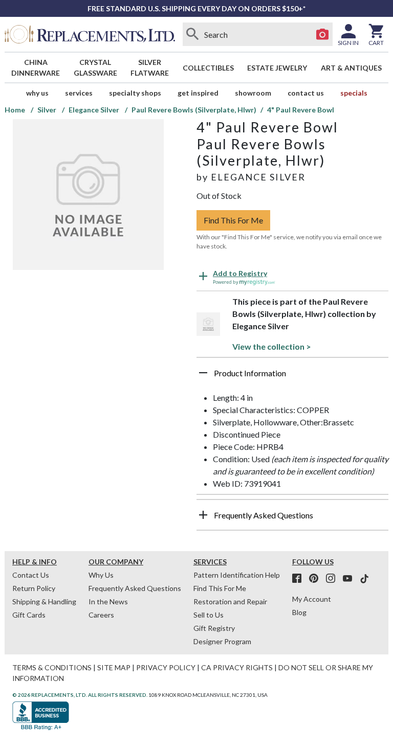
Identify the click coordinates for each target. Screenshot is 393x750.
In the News (108, 601)
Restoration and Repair (230, 601)
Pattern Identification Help (236, 575)
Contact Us (306, 92)
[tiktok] (364, 578)
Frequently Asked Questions (135, 588)
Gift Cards (29, 614)
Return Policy (33, 588)
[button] (292, 377)
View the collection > (271, 346)
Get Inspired (198, 92)
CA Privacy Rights (237, 667)
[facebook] (300, 578)
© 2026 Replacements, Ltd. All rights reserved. (79, 695)
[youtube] (350, 578)
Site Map (113, 667)
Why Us (101, 575)
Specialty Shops (135, 92)
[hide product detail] (203, 372)
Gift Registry (214, 628)
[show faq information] (203, 514)
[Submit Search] (193, 34)
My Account (311, 599)
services (79, 92)
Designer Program (222, 641)
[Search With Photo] (322, 34)
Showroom (253, 92)
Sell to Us (208, 614)
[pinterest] (316, 578)
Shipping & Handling (44, 601)
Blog (299, 612)
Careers (101, 614)
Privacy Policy (165, 667)
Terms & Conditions (52, 667)
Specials (353, 92)
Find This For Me (233, 220)
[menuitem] (36, 67)
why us (37, 92)
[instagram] (333, 578)
